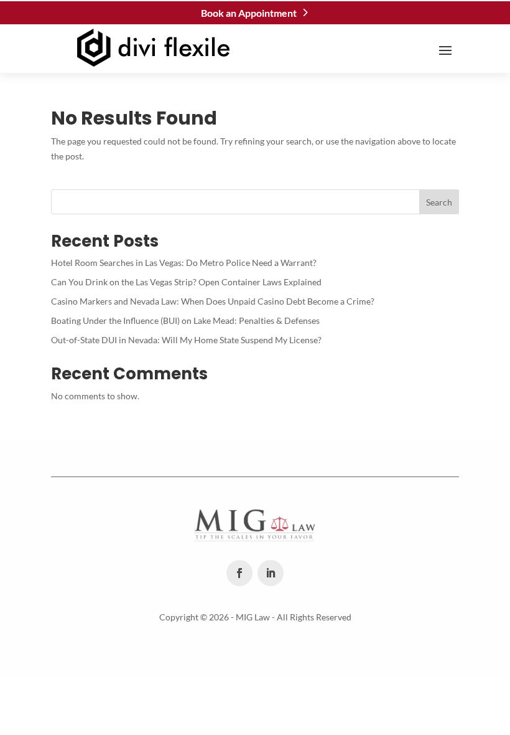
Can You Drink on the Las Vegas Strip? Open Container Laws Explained (186, 282)
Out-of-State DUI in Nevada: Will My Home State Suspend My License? (186, 339)
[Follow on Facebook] (239, 573)
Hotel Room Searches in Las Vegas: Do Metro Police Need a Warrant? (184, 262)
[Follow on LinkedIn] (270, 573)
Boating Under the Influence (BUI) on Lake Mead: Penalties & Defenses (185, 320)
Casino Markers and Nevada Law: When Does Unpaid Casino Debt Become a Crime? (212, 301)
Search (439, 202)
